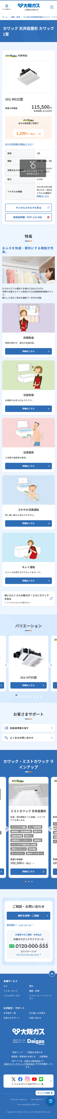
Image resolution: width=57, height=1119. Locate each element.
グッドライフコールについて (27, 954)
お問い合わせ (35, 1017)
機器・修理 (15, 17)
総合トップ (18, 1052)
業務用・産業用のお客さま (23, 1056)
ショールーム (24, 924)
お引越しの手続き (37, 1012)
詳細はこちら (43, 196)
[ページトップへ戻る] (52, 973)
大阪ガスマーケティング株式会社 (19, 1063)
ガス (6, 986)
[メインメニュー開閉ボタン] (52, 7)
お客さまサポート (12, 1017)
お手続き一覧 (10, 1012)
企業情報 (43, 1056)
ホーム (5, 17)
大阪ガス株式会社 (32, 1060)
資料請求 (11, 924)
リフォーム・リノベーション (40, 997)
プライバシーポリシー (19, 1099)
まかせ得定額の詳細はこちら (18, 144)
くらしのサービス (12, 995)
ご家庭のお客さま (34, 1052)
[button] (6, 665)
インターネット (11, 990)
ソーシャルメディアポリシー (28, 1104)
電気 (31, 986)
